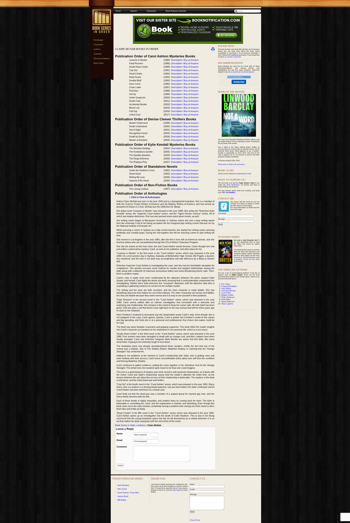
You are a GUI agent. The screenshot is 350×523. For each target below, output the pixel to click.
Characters (98, 44)
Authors (97, 49)
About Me (233, 209)
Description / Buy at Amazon (185, 60)
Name (120, 433)
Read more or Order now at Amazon (231, 164)
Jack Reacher (123, 485)
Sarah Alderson (228, 301)
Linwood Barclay (224, 149)
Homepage (98, 40)
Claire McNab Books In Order (136, 48)
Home (118, 11)
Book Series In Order (125, 425)
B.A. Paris (225, 284)
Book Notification (233, 185)
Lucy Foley (226, 293)
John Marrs (226, 288)
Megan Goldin (227, 295)
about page (176, 490)
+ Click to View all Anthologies (144, 197)
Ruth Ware (226, 299)
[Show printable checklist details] (213, 49)
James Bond (122, 496)
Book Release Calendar (176, 11)
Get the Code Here (234, 57)
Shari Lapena (227, 304)
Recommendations (102, 58)
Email (119, 440)
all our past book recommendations (241, 72)
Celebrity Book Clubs (243, 174)
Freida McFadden (229, 286)
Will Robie (121, 500)
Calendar (98, 54)
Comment (122, 447)
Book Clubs (98, 63)
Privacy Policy (195, 520)
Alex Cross (122, 489)
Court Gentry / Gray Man (128, 492)
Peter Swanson (227, 297)
